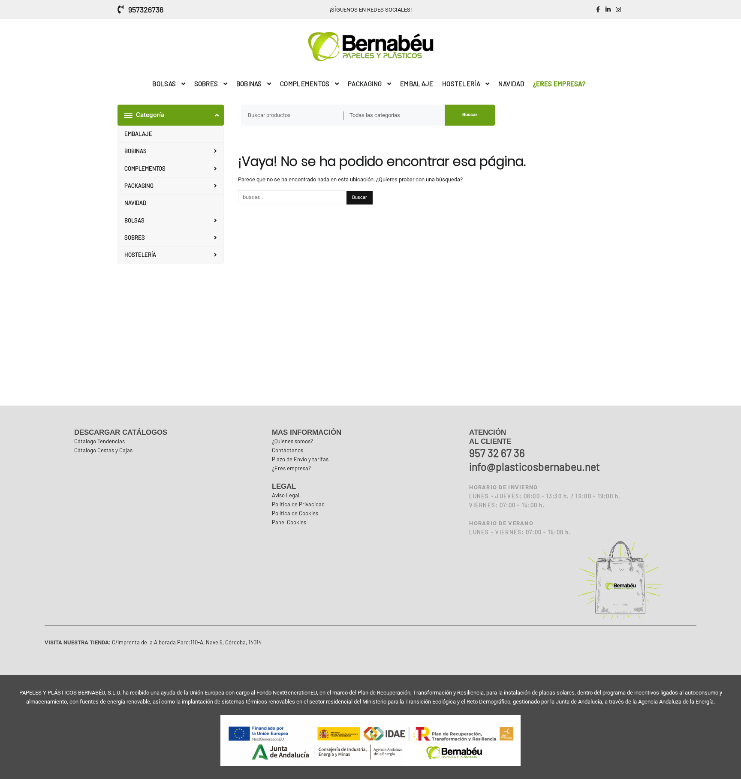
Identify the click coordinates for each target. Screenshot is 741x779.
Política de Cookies (295, 513)
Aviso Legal (285, 495)
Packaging (139, 185)
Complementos (145, 168)
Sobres (134, 237)
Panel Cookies (289, 522)
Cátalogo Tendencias (99, 441)
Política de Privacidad (298, 504)
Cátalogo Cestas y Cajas (103, 450)
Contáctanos (287, 450)
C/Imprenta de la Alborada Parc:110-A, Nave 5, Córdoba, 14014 (186, 642)
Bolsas (134, 220)
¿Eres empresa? (291, 468)
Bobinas (135, 150)
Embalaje (138, 133)
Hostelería (140, 254)
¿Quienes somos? (292, 441)
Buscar (469, 114)
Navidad (135, 202)
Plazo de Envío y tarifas (300, 459)
